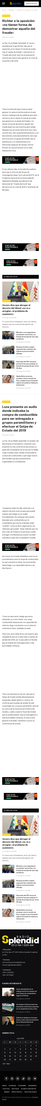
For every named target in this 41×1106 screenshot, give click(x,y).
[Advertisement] (20, 86)
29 (20, 1059)
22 (20, 1056)
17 (31, 1052)
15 (20, 1052)
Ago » (8, 1064)
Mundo (7, 1092)
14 (15, 1052)
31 (31, 1059)
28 (15, 1059)
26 (5, 1059)
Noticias (6, 15)
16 (25, 1052)
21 (15, 1056)
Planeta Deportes (28, 1089)
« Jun (3, 1064)
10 (31, 1049)
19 (5, 1056)
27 (10, 1059)
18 (36, 1052)
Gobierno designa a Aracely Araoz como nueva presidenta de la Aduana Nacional (27, 1020)
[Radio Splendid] (15, 3)
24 (31, 1056)
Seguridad (32, 1085)
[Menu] (3, 3)
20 (10, 1056)
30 (26, 1059)
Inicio (4, 1085)
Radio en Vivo (31, 3)
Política (6, 1089)
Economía (22, 1085)
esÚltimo (6, 300)
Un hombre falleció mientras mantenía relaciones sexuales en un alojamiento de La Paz (27, 1007)
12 (5, 1052)
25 (36, 1056)
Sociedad (12, 1085)
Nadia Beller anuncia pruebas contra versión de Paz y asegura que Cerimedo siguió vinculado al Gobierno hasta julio (27, 380)
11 (36, 1049)
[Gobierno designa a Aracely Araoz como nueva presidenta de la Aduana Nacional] (8, 1020)
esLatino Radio (30, 1092)
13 (10, 1052)
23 (26, 1056)
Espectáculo (17, 1092)
